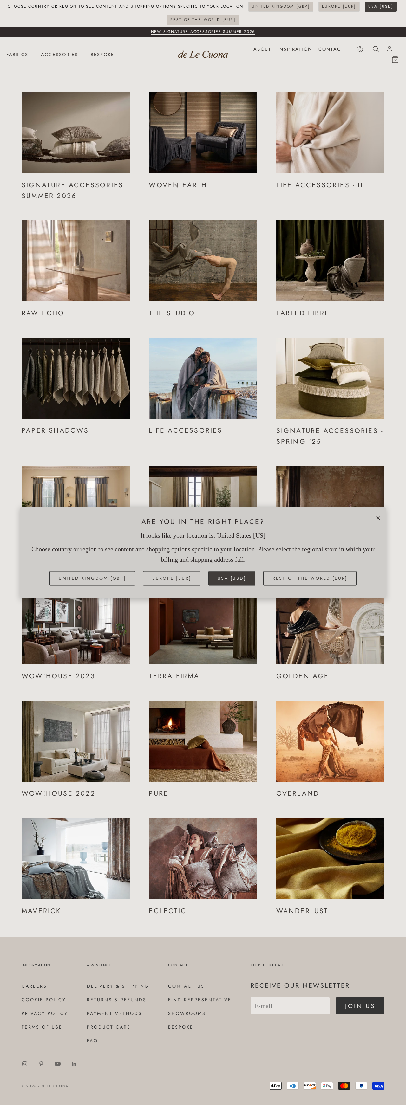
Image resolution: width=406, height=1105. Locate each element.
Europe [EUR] (339, 6)
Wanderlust (302, 911)
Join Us (360, 1006)
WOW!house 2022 (58, 793)
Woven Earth (178, 185)
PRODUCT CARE (109, 1027)
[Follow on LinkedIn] (74, 1064)
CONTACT (331, 49)
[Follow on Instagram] (25, 1064)
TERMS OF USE (42, 1027)
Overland (297, 793)
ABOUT (262, 49)
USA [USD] (381, 6)
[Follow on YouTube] (58, 1064)
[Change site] (360, 49)
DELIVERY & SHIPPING (118, 986)
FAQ (92, 1040)
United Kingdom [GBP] (281, 6)
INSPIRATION (295, 49)
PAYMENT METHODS (114, 1013)
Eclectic (168, 911)
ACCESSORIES (59, 54)
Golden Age (302, 676)
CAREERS (34, 986)
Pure (158, 793)
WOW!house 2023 (58, 676)
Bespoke (180, 1027)
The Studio (172, 313)
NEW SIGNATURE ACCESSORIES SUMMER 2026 (203, 32)
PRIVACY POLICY (45, 1013)
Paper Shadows (55, 430)
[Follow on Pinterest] (41, 1064)
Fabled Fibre (303, 313)
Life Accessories (185, 430)
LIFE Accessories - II (319, 185)
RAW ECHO (43, 313)
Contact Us (186, 986)
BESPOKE (102, 54)
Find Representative (200, 1000)
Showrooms (187, 1013)
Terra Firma (174, 676)
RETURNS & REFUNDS (117, 1000)
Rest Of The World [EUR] (203, 20)
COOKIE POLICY (44, 1000)
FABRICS (17, 54)
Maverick (41, 911)
